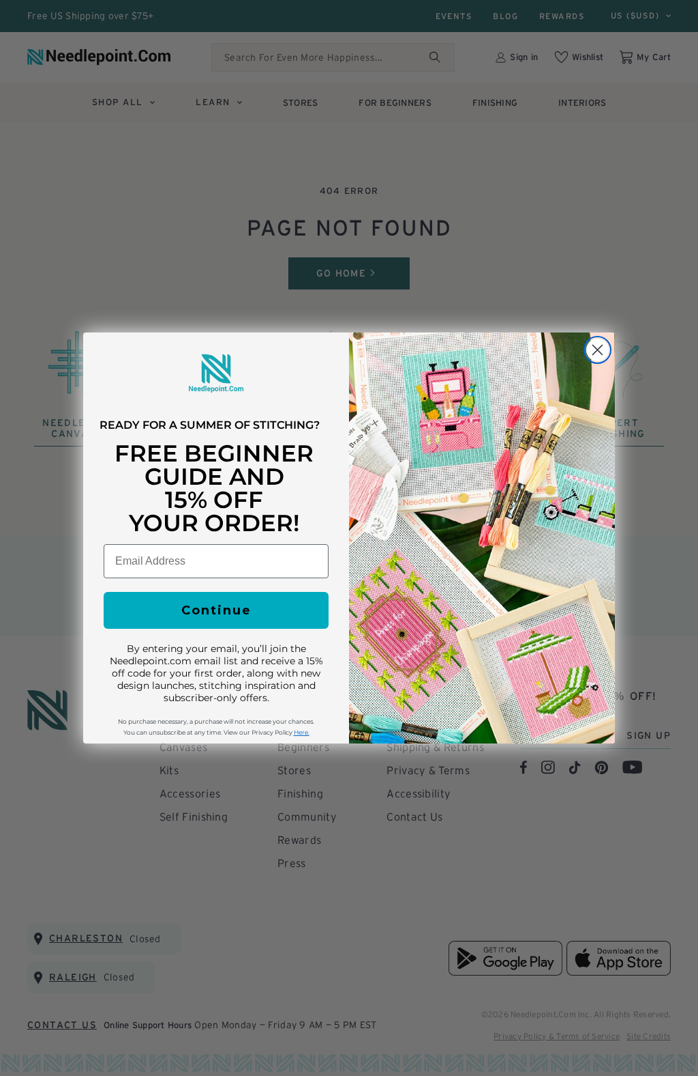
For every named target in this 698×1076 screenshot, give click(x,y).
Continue (216, 610)
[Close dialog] (597, 350)
